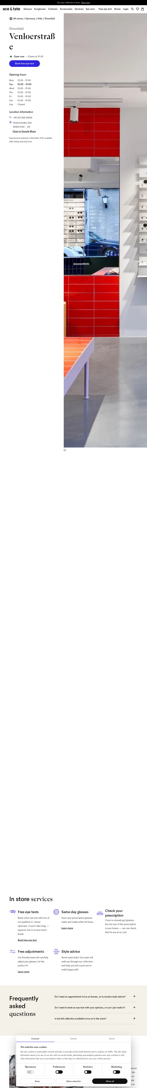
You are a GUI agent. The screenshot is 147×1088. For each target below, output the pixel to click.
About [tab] (112, 1038)
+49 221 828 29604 (22, 117)
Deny (37, 1081)
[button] (138, 9)
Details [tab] (73, 1038)
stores (48, 2)
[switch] (59, 1072)
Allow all (110, 1081)
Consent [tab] (35, 1038)
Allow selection (73, 1081)
